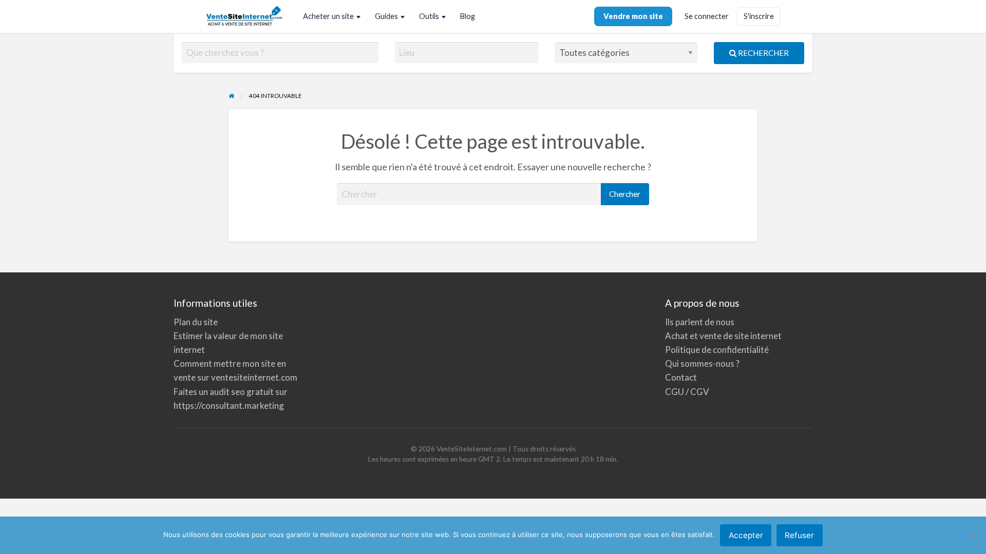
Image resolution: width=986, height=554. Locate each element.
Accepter (746, 535)
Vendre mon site (633, 16)
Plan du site (196, 321)
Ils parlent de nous (699, 321)
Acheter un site (328, 16)
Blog (467, 16)
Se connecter (707, 16)
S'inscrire (759, 16)
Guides (386, 16)
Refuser (799, 535)
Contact (681, 377)
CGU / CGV (687, 391)
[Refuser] (973, 535)
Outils (429, 16)
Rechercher (762, 52)
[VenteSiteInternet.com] (245, 16)
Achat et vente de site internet (723, 335)
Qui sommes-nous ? (702, 363)
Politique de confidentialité (717, 349)
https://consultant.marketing (229, 405)
